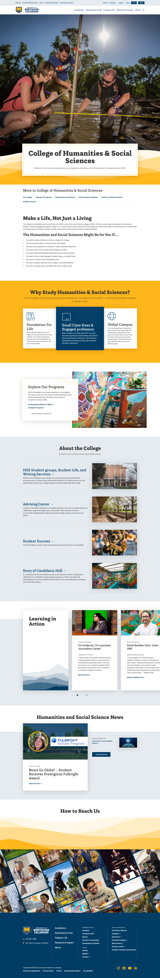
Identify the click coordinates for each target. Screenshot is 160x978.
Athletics (105, 3)
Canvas (85, 950)
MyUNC (85, 954)
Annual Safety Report (72, 971)
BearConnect (117, 943)
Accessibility (88, 971)
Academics (79, 10)
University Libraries (119, 930)
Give (134, 3)
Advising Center (36, 504)
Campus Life (109, 10)
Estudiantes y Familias (66, 3)
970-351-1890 (31, 939)
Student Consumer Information (124, 950)
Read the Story (83, 675)
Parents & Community (51, 3)
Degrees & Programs (44, 197)
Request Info (68, 918)
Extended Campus (119, 940)
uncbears (115, 934)
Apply (141, 3)
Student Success (29, 202)
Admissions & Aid (93, 10)
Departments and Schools (65, 197)
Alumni (41, 3)
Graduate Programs (35, 408)
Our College (27, 197)
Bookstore (116, 937)
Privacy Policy (48, 971)
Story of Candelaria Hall (43, 570)
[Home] (27, 10)
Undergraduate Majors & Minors (40, 404)
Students (18, 3)
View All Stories (101, 754)
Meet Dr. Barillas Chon (135, 677)
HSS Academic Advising (88, 197)
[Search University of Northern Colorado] (143, 10)
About (138, 10)
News (128, 3)
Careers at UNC (118, 947)
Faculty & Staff (88, 934)
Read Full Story (35, 783)
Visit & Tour (49, 918)
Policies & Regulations (31, 971)
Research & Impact (124, 10)
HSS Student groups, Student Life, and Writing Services (54, 472)
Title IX (59, 971)
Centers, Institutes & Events (111, 197)
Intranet (85, 957)
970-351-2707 (106, 835)
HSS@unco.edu (107, 832)
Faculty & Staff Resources (30, 3)
